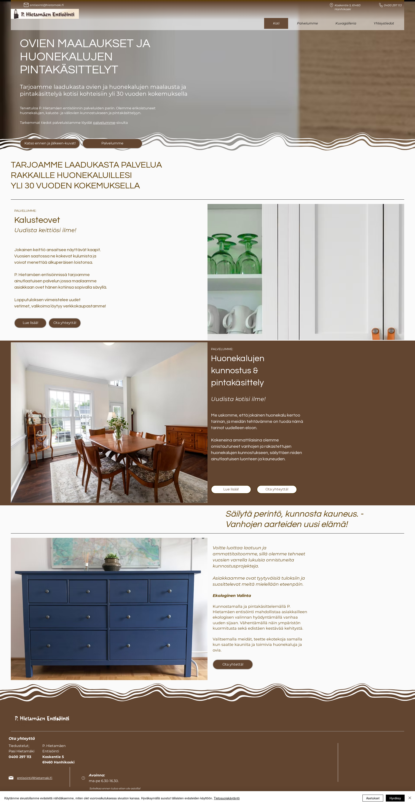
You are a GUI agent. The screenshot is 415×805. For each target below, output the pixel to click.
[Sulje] (409, 798)
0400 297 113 (393, 5)
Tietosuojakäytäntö (227, 798)
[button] (30, 323)
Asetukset (373, 798)
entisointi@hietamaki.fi (47, 5)
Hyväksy (395, 798)
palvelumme (104, 123)
